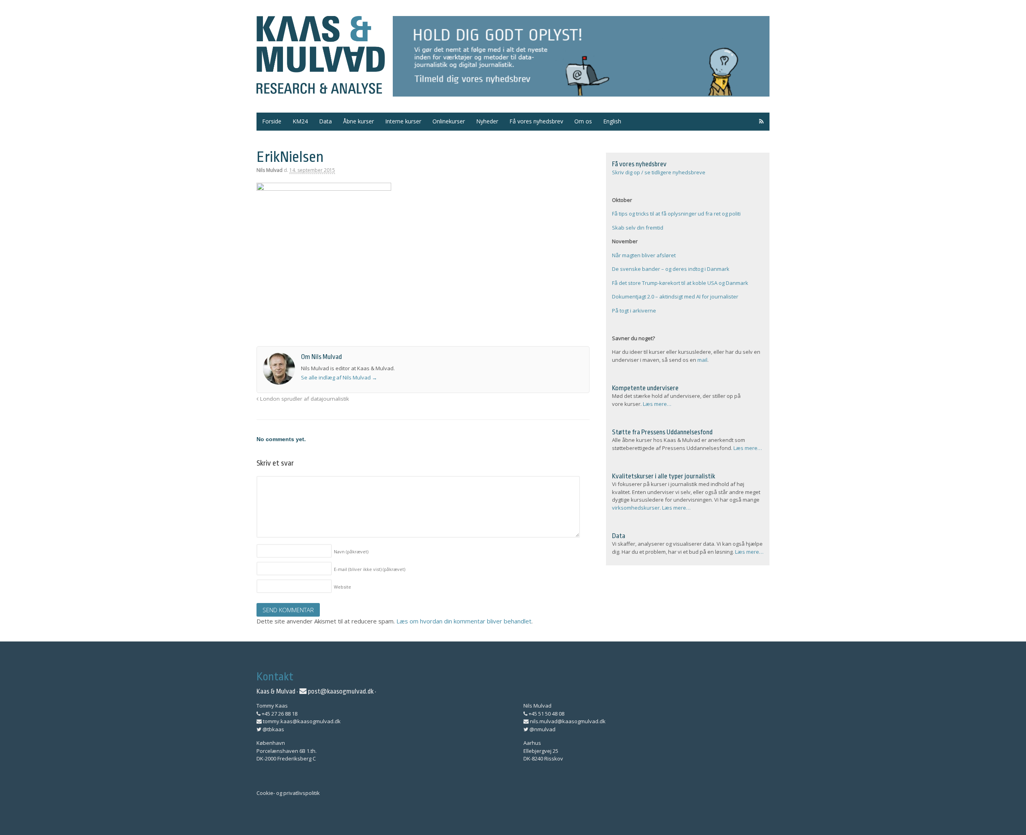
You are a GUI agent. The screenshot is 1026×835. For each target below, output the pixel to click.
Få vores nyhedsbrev (536, 121)
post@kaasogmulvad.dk (340, 691)
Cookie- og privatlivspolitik (288, 793)
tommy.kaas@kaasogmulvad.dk (301, 721)
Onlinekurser (448, 121)
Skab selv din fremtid (637, 227)
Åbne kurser (358, 121)
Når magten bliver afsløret (644, 255)
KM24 (300, 121)
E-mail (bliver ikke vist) (369, 569)
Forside (271, 121)
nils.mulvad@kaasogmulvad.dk (567, 721)
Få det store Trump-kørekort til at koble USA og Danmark (680, 282)
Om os (583, 121)
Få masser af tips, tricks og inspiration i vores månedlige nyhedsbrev (581, 56)
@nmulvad (541, 729)
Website (342, 587)
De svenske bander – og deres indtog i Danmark (670, 268)
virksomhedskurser (636, 507)
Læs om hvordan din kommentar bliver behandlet (463, 621)
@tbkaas (272, 729)
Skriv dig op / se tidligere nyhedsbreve (658, 172)
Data (325, 121)
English (612, 121)
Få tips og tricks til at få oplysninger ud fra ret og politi (676, 213)
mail (702, 359)
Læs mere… (657, 403)
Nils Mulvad (269, 170)
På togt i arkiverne (634, 310)
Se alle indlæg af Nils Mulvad (339, 377)
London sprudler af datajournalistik (304, 398)
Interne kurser (403, 121)
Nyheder (487, 121)
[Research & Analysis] (320, 89)
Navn (351, 552)
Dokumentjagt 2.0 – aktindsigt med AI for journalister (675, 296)
